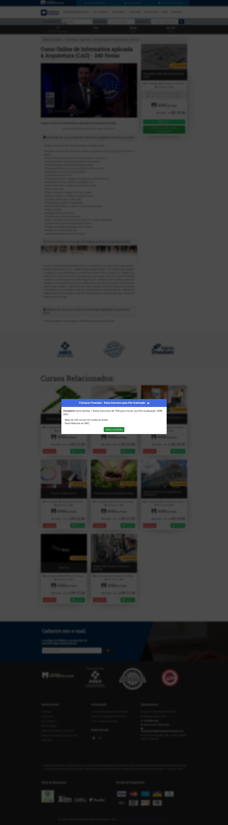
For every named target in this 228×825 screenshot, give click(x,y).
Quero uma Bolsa (114, 429)
